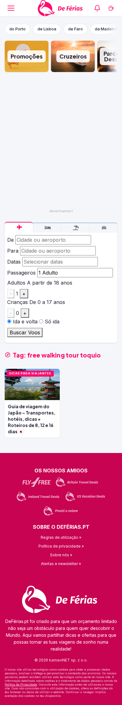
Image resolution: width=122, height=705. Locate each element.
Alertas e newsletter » (61, 563)
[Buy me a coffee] (111, 8)
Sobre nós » (61, 555)
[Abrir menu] (11, 8)
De (10, 240)
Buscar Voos (25, 332)
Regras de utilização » (61, 537)
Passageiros (21, 273)
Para (12, 251)
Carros (103, 228)
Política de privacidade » (61, 546)
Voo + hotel (75, 228)
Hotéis (47, 228)
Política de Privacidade (21, 684)
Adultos (16, 283)
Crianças (17, 302)
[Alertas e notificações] (97, 8)
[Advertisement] (61, 141)
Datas (14, 262)
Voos (19, 227)
